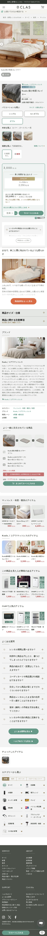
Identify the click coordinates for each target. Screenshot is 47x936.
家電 (5, 779)
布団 (33, 408)
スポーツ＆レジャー (35, 779)
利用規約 (5, 902)
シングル (12, 114)
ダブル (12, 121)
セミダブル (34, 114)
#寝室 (15, 418)
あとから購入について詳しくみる (15, 207)
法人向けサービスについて (35, 894)
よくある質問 (6, 897)
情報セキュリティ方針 (9, 907)
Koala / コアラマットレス (22, 411)
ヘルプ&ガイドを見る (22, 741)
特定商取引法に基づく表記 (11, 905)
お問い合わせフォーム (9, 910)
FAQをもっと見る (23, 240)
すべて (27, 17)
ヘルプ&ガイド (7, 894)
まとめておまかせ (32, 899)
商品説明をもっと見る (23, 301)
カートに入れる (32, 213)
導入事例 (29, 902)
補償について (38, 146)
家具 (34, 17)
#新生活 (21, 414)
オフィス (21, 779)
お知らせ (5, 874)
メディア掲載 (30, 868)
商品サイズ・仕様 (11, 313)
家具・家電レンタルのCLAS (12, 17)
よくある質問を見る (22, 731)
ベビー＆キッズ (7, 871)
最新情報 (29, 863)
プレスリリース (31, 866)
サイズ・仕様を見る (36, 107)
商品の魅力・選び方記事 (10, 876)
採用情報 (29, 860)
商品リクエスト (7, 879)
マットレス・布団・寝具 (21, 408)
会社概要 (29, 858)
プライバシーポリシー (9, 899)
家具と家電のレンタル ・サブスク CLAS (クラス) (23, 2)
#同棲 (15, 414)
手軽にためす (30, 897)
